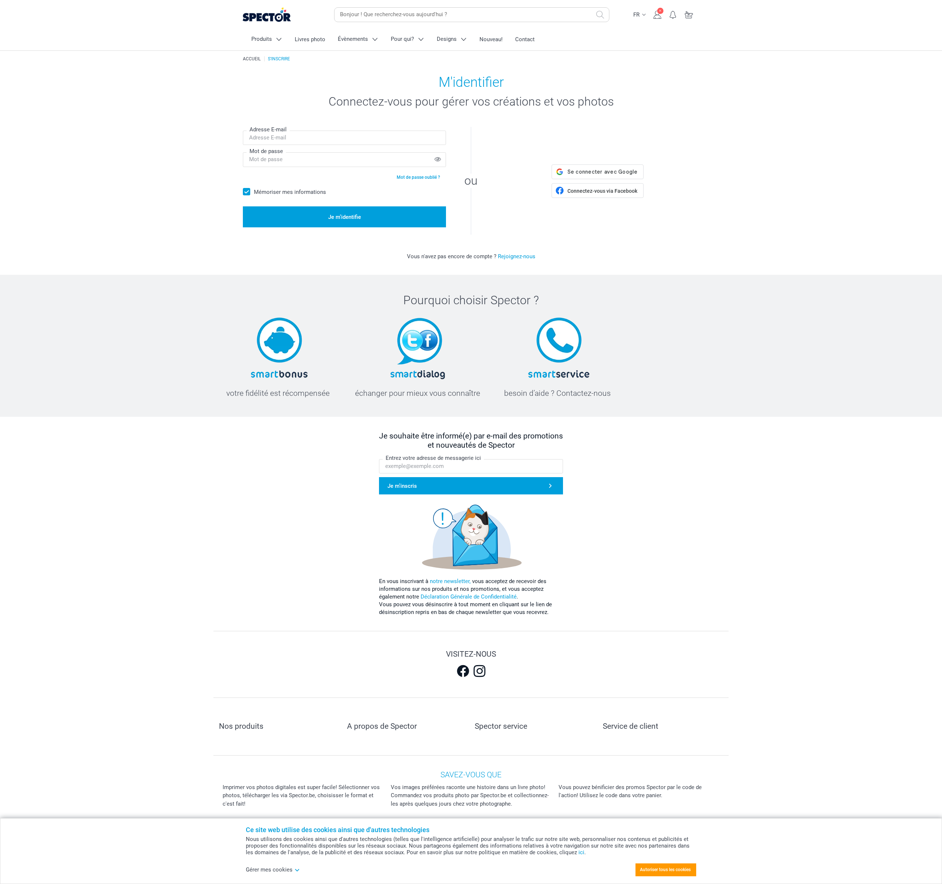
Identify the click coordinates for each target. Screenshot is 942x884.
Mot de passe (266, 151)
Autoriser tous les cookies (665, 869)
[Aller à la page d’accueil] (278, 15)
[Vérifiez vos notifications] (673, 14)
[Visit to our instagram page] (479, 671)
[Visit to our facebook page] (463, 671)
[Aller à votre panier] (689, 14)
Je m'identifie (344, 217)
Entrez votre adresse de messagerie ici (433, 458)
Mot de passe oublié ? (418, 177)
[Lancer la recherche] (600, 15)
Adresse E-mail (268, 129)
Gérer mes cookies (269, 869)
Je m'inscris (402, 486)
